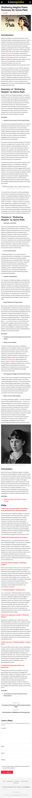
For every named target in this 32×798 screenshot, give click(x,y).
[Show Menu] (2, 2)
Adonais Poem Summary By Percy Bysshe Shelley (16, 120)
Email (3, 753)
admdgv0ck (5, 13)
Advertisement (10, 781)
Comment (4, 728)
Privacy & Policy (24, 781)
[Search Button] (30, 2)
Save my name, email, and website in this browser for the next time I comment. (16, 767)
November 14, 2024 (14, 13)
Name (3, 746)
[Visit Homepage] (16, 2)
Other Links (15, 783)
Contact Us (17, 781)
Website (3, 759)
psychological (11, 359)
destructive (9, 53)
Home (4, 781)
